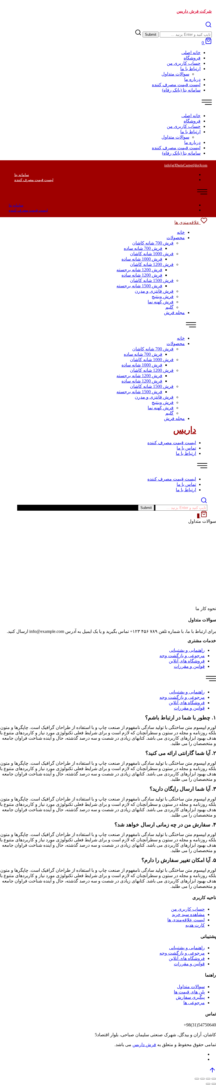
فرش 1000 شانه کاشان (152, 253)
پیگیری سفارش (190, 997)
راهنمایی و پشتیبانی (187, 650)
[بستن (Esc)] (214, 1079)
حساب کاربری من (184, 63)
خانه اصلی (191, 52)
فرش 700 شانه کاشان (153, 243)
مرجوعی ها (194, 1002)
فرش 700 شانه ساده (143, 248)
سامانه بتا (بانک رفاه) (181, 90)
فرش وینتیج (163, 296)
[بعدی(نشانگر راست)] (208, 1084)
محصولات (175, 237)
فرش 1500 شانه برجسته (139, 285)
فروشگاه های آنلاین (187, 661)
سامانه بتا (21, 175)
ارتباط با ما (190, 68)
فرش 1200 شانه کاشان (152, 264)
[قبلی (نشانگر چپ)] (214, 1084)
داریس (184, 429)
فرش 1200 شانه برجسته (139, 269)
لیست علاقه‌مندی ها (186, 919)
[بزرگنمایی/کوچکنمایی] (197, 1079)
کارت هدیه (195, 925)
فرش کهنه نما (161, 301)
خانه (181, 232)
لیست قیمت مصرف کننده (176, 84)
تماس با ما (186, 448)
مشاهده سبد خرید (188, 914)
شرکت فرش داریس (194, 11)
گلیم (169, 307)
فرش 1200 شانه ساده (142, 275)
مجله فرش (174, 312)
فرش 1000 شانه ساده (142, 259)
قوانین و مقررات (189, 666)
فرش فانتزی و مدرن (154, 291)
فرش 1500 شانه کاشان (152, 280)
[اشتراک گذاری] (208, 1079)
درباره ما (192, 79)
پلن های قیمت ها (189, 992)
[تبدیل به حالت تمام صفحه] (202, 1079)
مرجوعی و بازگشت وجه (182, 655)
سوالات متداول (175, 74)
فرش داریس (144, 1044)
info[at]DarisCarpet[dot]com (185, 165)
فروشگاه (192, 57)
